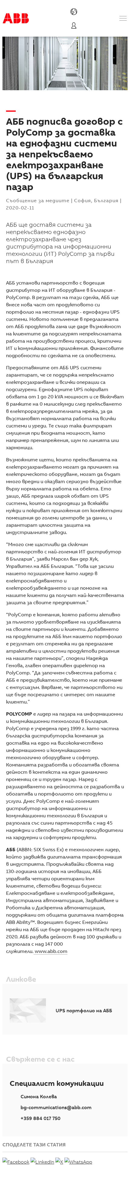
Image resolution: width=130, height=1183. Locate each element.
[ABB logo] (15, 18)
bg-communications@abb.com (56, 1107)
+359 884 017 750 (40, 1118)
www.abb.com (50, 951)
